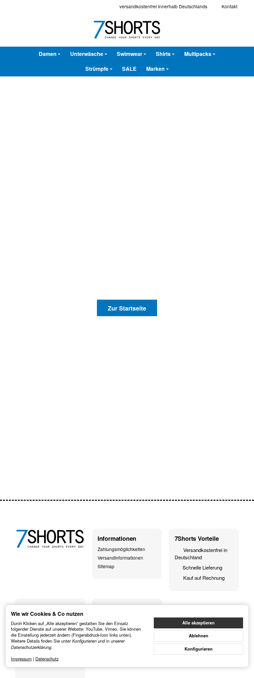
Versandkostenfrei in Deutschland (201, 553)
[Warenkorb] (231, 29)
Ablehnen (198, 636)
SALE (129, 68)
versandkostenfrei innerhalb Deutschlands (163, 6)
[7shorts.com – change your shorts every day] (127, 30)
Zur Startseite (127, 308)
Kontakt (229, 6)
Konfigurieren (199, 649)
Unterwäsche (86, 54)
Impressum (21, 659)
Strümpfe (96, 68)
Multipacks (197, 54)
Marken (155, 68)
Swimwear (129, 54)
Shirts (163, 54)
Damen (48, 54)
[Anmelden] (216, 29)
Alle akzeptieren (198, 623)
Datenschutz (47, 659)
